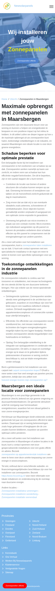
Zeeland (36, 533)
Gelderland (10, 540)
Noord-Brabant (39, 537)
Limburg (36, 540)
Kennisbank (11, 553)
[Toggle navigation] (51, 6)
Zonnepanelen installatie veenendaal (19, 497)
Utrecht (13, 99)
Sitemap (9, 572)
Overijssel (10, 533)
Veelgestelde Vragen (15, 568)
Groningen (10, 521)
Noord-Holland (39, 525)
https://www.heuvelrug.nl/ (13, 476)
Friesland (9, 525)
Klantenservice (12, 565)
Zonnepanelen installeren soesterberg (20, 494)
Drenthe (9, 529)
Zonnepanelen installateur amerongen (20, 491)
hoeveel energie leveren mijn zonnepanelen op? (24, 380)
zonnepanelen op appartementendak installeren (24, 454)
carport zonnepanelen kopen (26, 370)
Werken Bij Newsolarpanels (18, 561)
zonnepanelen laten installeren (37, 245)
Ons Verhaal (11, 557)
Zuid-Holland (38, 529)
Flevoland (10, 537)
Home (4, 99)
